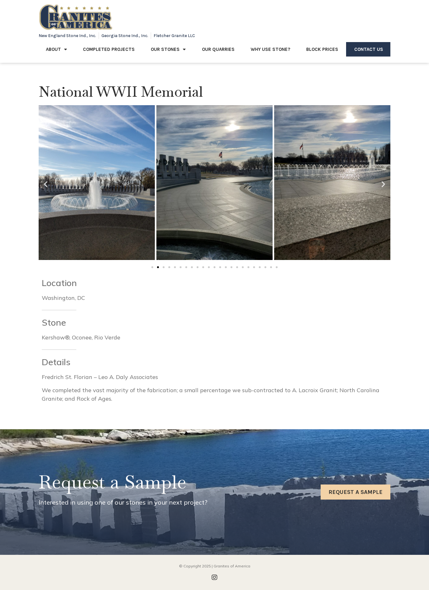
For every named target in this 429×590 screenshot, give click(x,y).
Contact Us (368, 49)
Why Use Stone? (270, 49)
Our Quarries (218, 49)
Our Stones (165, 49)
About (53, 49)
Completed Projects (109, 49)
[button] (46, 184)
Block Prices (322, 49)
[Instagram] (214, 577)
